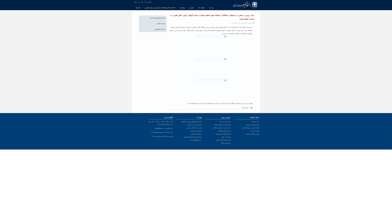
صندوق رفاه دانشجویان (196, 134)
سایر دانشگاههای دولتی (196, 140)
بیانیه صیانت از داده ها (225, 122)
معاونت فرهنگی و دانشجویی (252, 134)
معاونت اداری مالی (254, 131)
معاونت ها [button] (201, 8)
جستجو (138, 8)
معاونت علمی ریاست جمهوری (194, 125)
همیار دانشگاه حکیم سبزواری (223, 134)
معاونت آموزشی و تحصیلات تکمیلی (250, 128)
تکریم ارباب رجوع (226, 137)
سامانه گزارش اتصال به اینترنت (223, 140)
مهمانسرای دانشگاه (226, 143)
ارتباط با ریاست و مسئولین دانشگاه (222, 128)
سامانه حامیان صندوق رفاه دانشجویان (192, 137)
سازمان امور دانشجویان (196, 131)
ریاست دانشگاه (255, 122)
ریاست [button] (211, 8)
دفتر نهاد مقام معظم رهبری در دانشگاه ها (191, 122)
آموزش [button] (191, 8)
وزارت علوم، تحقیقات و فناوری (194, 128)
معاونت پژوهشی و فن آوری (252, 125)
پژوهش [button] (182, 8)
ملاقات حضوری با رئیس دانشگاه (223, 125)
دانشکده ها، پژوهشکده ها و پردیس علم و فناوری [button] (160, 8)
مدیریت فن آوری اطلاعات (224, 131)
